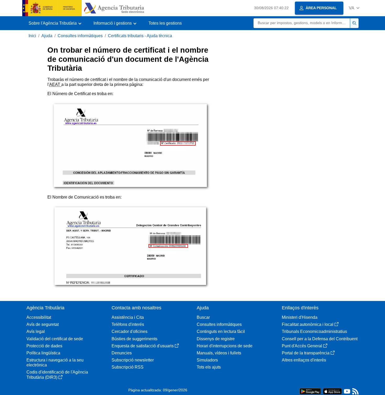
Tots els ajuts (209, 367)
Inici (32, 36)
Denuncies (122, 353)
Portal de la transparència (305, 353)
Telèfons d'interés (128, 324)
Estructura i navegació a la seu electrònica (55, 362)
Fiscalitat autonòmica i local (307, 324)
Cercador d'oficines (129, 331)
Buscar (203, 317)
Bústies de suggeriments (134, 339)
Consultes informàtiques (80, 36)
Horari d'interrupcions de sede (224, 346)
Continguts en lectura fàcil (221, 331)
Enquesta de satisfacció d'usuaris (143, 346)
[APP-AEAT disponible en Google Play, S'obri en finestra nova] (310, 391)
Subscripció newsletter (133, 360)
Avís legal (35, 331)
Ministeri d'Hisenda (299, 317)
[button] (354, 8)
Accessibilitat (38, 317)
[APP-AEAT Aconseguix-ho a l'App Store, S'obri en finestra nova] (332, 391)
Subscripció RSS (128, 367)
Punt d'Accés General (302, 346)
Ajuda (46, 36)
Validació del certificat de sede (54, 339)
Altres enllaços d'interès (304, 360)
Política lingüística (43, 353)
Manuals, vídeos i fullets (219, 353)
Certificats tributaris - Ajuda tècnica (140, 36)
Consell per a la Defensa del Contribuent (320, 339)
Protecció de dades (44, 346)
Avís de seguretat (42, 324)
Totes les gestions (165, 23)
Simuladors (207, 360)
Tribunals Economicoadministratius (314, 331)
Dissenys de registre (216, 339)
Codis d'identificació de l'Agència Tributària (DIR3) (57, 374)
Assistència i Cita (128, 317)
